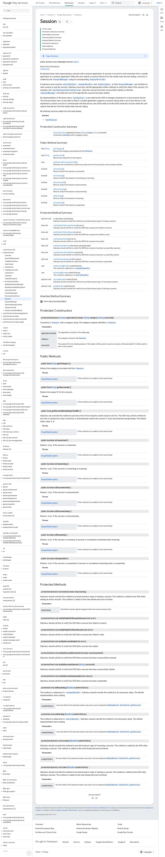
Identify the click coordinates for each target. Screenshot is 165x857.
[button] (16, 35)
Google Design (81, 832)
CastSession (45, 69)
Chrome (76, 842)
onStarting (57, 273)
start (55, 286)
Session (56, 133)
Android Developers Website (87, 828)
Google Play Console (125, 832)
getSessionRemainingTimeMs (64, 162)
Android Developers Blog (44, 828)
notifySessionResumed (62, 246)
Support (92, 3)
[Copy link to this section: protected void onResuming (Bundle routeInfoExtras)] (90, 687)
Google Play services (64, 15)
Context (63, 133)
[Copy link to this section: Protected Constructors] (74, 310)
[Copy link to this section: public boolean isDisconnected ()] (73, 487)
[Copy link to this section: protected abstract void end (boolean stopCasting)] (88, 591)
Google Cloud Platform (104, 842)
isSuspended (58, 203)
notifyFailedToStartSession (63, 232)
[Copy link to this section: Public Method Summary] (69, 143)
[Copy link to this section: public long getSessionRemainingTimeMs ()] (83, 411)
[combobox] (123, 3)
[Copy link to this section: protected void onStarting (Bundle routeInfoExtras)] (88, 714)
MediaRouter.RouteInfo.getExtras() (124, 705)
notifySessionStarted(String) (66, 90)
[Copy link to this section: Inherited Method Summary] (73, 296)
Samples (81, 3)
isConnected (58, 169)
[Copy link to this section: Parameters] (54, 326)
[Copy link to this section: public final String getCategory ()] (73, 363)
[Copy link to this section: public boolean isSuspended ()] (70, 558)
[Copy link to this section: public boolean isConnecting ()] (71, 464)
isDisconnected (59, 182)
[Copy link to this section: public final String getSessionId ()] (73, 387)
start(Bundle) (69, 84)
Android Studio (123, 828)
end (54, 219)
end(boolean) (104, 84)
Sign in (159, 3)
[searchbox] (16, 11)
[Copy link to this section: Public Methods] (63, 356)
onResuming (58, 266)
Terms (37, 852)
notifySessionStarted (61, 252)
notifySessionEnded (61, 239)
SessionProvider (97, 79)
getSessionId (58, 155)
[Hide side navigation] (29, 852)
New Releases (55, 3)
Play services (20, 3)
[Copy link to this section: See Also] (51, 115)
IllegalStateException (49, 379)
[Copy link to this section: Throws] (50, 372)
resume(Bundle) (85, 84)
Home (42, 15)
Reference (69, 3)
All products (134, 842)
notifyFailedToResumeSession (65, 225)
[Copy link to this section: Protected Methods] (68, 584)
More (102, 3)
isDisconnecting (59, 189)
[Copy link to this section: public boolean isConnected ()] (70, 440)
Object (76, 62)
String (83, 133)
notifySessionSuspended (62, 259)
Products (51, 15)
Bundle (66, 266)
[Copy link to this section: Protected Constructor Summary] (79, 127)
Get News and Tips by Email (45, 832)
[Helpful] (143, 15)
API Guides (40, 3)
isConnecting (58, 176)
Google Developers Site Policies (66, 810)
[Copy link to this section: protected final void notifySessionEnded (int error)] (88, 641)
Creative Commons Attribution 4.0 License (100, 808)
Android (66, 842)
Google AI (121, 842)
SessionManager (60, 79)
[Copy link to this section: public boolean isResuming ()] (69, 535)
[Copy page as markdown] (67, 22)
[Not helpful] (147, 15)
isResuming (57, 196)
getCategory (58, 149)
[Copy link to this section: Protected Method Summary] (74, 213)
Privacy (45, 852)
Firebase (87, 842)
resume (56, 279)
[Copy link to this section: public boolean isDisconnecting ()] (73, 511)
